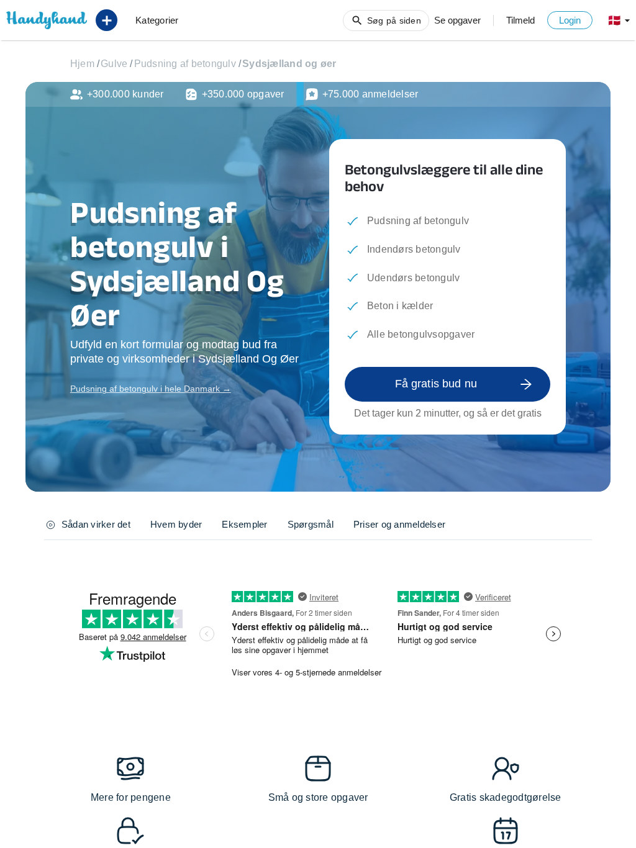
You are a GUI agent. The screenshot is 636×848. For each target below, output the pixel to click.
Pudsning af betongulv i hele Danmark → (150, 389)
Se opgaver (457, 20)
